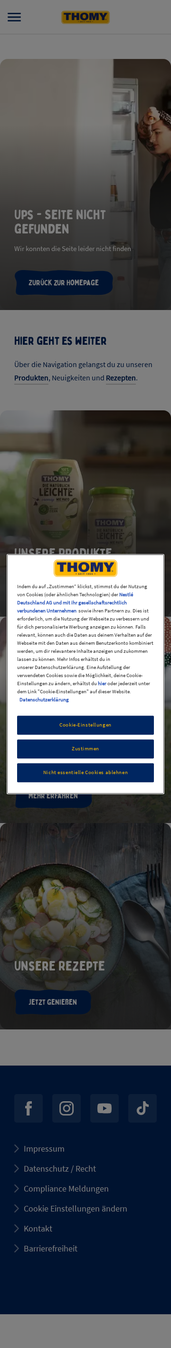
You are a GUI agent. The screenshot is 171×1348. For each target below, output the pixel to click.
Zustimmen (85, 749)
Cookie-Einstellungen (85, 725)
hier (102, 683)
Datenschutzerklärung (44, 700)
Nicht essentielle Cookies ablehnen (85, 772)
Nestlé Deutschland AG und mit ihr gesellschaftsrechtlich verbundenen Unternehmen (75, 602)
